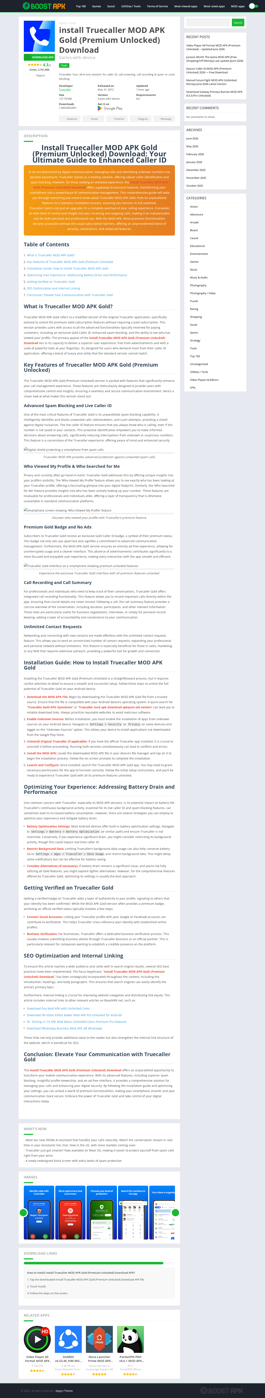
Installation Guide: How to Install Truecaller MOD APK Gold (67, 268)
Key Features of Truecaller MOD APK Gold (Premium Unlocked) (70, 262)
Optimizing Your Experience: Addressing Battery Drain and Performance (77, 275)
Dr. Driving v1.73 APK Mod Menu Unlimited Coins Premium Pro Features (77, 1022)
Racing (194, 309)
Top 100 (81, 6)
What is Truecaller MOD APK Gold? (51, 255)
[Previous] (23, 1213)
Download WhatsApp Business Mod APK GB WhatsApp (64, 1028)
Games (96, 6)
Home (63, 23)
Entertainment (199, 254)
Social (111, 6)
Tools (72, 23)
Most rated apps (214, 6)
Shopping (196, 317)
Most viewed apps (185, 6)
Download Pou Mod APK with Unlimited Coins (58, 1008)
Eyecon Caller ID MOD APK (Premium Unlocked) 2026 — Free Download (208, 70)
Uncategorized (199, 364)
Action (194, 206)
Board (194, 230)
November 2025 (196, 178)
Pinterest (119, 118)
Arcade (194, 222)
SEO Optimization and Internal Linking (53, 288)
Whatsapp (166, 118)
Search (238, 22)
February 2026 (195, 154)
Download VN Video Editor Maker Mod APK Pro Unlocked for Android (74, 1015)
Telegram (143, 118)
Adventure (196, 214)
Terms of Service (157, 6)
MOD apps (238, 6)
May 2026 (192, 146)
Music (193, 269)
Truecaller (65, 89)
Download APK (42, 57)
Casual (194, 238)
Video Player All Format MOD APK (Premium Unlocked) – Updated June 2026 (213, 47)
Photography (198, 285)
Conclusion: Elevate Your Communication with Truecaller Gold (70, 295)
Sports (194, 332)
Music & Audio (199, 277)
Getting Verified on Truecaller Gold (51, 282)
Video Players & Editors (204, 380)
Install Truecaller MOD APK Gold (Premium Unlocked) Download (79, 1267)
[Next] (175, 1213)
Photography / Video (203, 293)
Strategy (195, 340)
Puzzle (194, 301)
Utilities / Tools (131, 6)
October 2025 (194, 185)
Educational (197, 246)
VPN (192, 387)
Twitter (94, 118)
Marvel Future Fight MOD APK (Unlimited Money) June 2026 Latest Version (211, 82)
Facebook (72, 118)
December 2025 (195, 170)
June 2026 (192, 138)
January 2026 (194, 162)
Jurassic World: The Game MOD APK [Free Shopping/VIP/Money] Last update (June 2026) (214, 59)
